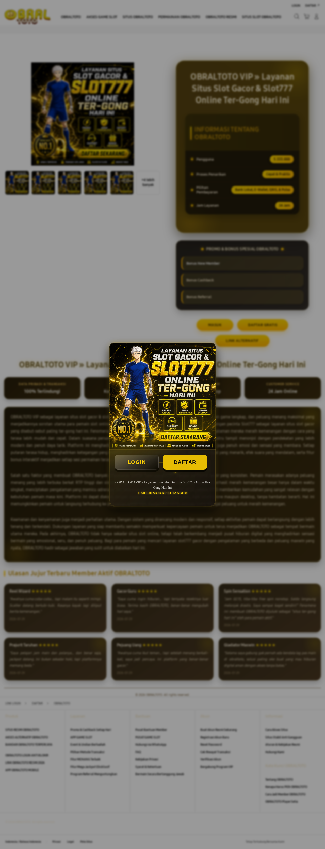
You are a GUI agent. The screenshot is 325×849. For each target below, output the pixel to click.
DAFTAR (185, 462)
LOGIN (137, 462)
